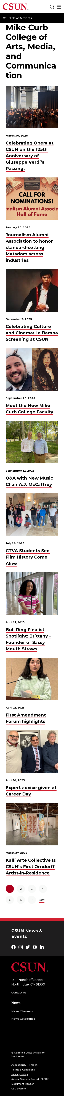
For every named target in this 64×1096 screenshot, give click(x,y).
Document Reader (22, 1083)
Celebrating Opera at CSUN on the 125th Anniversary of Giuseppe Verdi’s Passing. (30, 155)
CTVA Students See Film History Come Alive (28, 557)
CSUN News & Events (17, 18)
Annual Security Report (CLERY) (30, 1079)
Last (41, 900)
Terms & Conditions (23, 1069)
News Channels (22, 1011)
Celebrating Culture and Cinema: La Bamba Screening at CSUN (32, 333)
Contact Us (18, 992)
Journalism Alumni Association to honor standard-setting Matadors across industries (29, 247)
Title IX (33, 1064)
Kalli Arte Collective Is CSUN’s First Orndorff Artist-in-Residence (31, 867)
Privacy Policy (19, 1074)
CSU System (18, 1088)
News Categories (23, 1018)
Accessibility (18, 1064)
